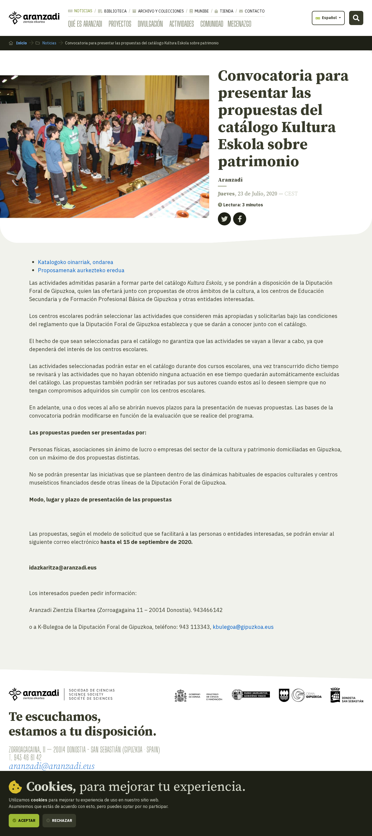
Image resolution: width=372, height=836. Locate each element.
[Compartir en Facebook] (239, 218)
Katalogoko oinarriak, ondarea (75, 262)
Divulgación (150, 23)
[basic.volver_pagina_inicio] (34, 18)
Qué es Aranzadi (85, 23)
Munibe (201, 11)
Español (329, 17)
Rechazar (61, 820)
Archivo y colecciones (160, 11)
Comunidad (211, 23)
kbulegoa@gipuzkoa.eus (243, 626)
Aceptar (26, 820)
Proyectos (120, 23)
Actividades (181, 23)
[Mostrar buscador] (356, 18)
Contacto (254, 11)
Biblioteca (115, 11)
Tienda (226, 11)
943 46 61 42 (27, 757)
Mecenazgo (239, 23)
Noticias (83, 10)
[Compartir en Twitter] (224, 218)
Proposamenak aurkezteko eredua (81, 270)
